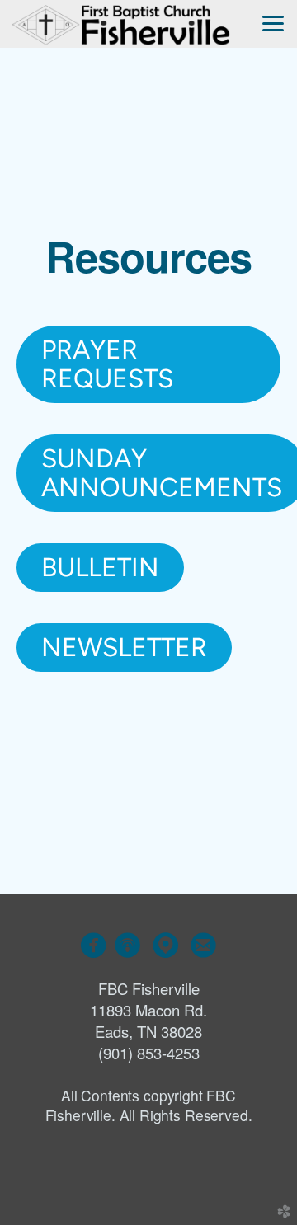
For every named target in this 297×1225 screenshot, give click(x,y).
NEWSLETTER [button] (124, 647)
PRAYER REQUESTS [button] (107, 364)
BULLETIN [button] (100, 567)
